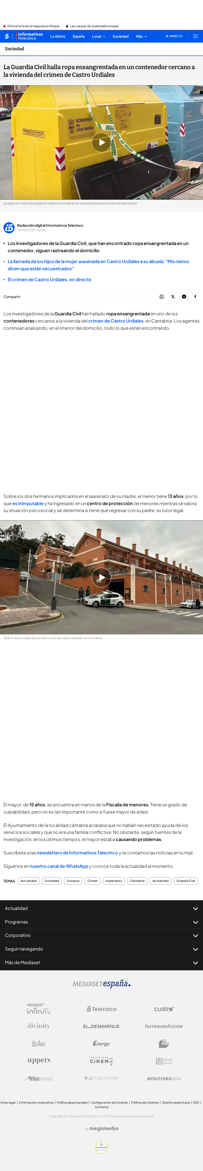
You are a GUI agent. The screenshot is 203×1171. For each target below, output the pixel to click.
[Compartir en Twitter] (173, 296)
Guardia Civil (186, 880)
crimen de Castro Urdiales (115, 321)
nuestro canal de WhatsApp (59, 866)
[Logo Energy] (101, 1043)
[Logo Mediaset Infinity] (39, 1009)
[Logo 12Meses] (164, 1061)
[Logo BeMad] (164, 1043)
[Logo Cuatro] (164, 1009)
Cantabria (137, 880)
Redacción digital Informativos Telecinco (50, 225)
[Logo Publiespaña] (101, 1078)
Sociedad (14, 49)
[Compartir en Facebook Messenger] (184, 296)
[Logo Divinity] (38, 1026)
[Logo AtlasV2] (38, 1078)
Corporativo (18, 935)
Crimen (92, 880)
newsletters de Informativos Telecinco (77, 852)
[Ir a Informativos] (29, 36)
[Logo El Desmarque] (101, 1026)
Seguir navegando (24, 949)
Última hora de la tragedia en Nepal (33, 26)
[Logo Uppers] (38, 1061)
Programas (16, 922)
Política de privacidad (72, 1102)
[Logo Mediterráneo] (164, 1078)
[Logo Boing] (39, 1043)
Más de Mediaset (22, 962)
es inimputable (28, 503)
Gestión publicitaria (176, 1102)
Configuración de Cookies (109, 1102)
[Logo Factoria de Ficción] (164, 1026)
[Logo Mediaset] (101, 986)
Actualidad (29, 880)
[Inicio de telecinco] (7, 36)
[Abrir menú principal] (195, 36)
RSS (196, 1102)
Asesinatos (114, 880)
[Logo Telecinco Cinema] (101, 1061)
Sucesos (73, 880)
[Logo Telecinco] (101, 1009)
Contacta (101, 1107)
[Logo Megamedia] (104, 1128)
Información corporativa (36, 1102)
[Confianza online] (102, 1152)
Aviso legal (8, 1102)
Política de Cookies (144, 1102)
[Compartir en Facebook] (195, 296)
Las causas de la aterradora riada (94, 26)
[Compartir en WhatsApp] (161, 296)
